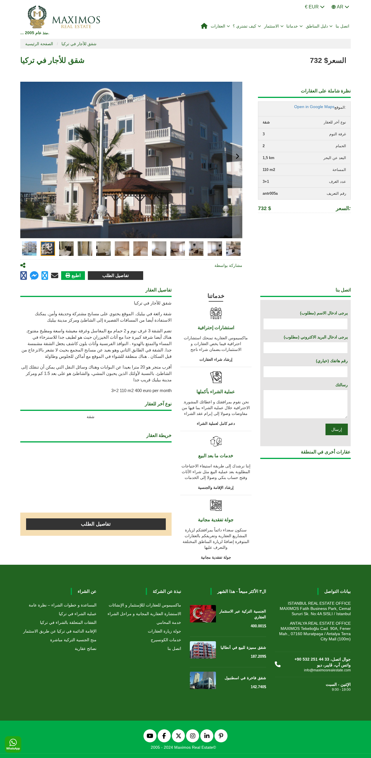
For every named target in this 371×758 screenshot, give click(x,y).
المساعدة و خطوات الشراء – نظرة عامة (63, 605)
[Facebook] (164, 735)
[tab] (29, 248)
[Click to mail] (54, 275)
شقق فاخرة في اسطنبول (245, 678)
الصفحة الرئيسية (39, 43)
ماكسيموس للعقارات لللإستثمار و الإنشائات (145, 605)
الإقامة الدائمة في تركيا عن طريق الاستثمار (60, 631)
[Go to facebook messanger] (34, 276)
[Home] (204, 26)
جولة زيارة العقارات (164, 631)
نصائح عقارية (86, 648)
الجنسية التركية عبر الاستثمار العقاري (242, 614)
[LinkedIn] (206, 735)
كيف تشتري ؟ (244, 26)
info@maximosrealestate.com (327, 670)
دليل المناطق (317, 26)
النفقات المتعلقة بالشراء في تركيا (68, 622)
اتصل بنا (343, 26)
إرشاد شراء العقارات (215, 359)
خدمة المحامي (169, 622)
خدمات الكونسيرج (166, 639)
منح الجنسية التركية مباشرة (73, 639)
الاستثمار (271, 26)
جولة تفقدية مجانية (216, 557)
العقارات (218, 26)
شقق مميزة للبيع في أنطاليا (243, 647)
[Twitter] (178, 735)
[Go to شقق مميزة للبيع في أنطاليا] (203, 651)
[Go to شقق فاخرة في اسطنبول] (203, 681)
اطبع (76, 275)
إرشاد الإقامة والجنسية (216, 487)
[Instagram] (192, 735)
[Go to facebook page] (23, 275)
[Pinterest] (221, 735)
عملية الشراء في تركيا (78, 613)
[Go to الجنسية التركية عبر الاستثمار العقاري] (203, 615)
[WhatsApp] (13, 744)
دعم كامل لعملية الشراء (216, 423)
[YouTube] (150, 735)
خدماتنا (292, 26)
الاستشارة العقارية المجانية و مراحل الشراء (144, 613)
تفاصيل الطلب (115, 275)
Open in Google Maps (314, 106)
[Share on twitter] (44, 275)
